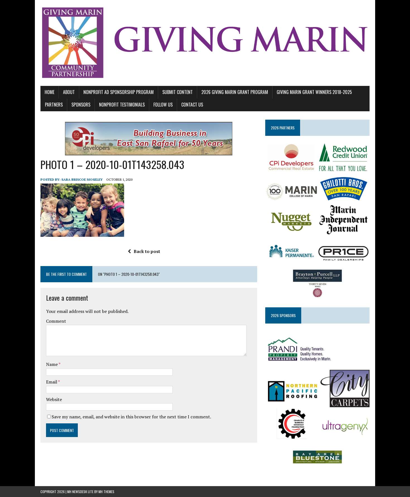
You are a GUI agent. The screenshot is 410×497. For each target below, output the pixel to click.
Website (54, 399)
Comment (56, 321)
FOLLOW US (163, 104)
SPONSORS (80, 104)
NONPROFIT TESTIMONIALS (122, 104)
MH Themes (106, 491)
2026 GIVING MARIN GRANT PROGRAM (234, 92)
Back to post (147, 251)
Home (49, 92)
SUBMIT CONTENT (177, 92)
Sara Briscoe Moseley (82, 179)
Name (52, 364)
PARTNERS (54, 104)
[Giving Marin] (205, 43)
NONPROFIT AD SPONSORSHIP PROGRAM (118, 92)
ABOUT (69, 92)
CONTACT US (192, 104)
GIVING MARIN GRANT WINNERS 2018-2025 (314, 92)
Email (52, 382)
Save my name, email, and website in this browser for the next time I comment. (131, 417)
